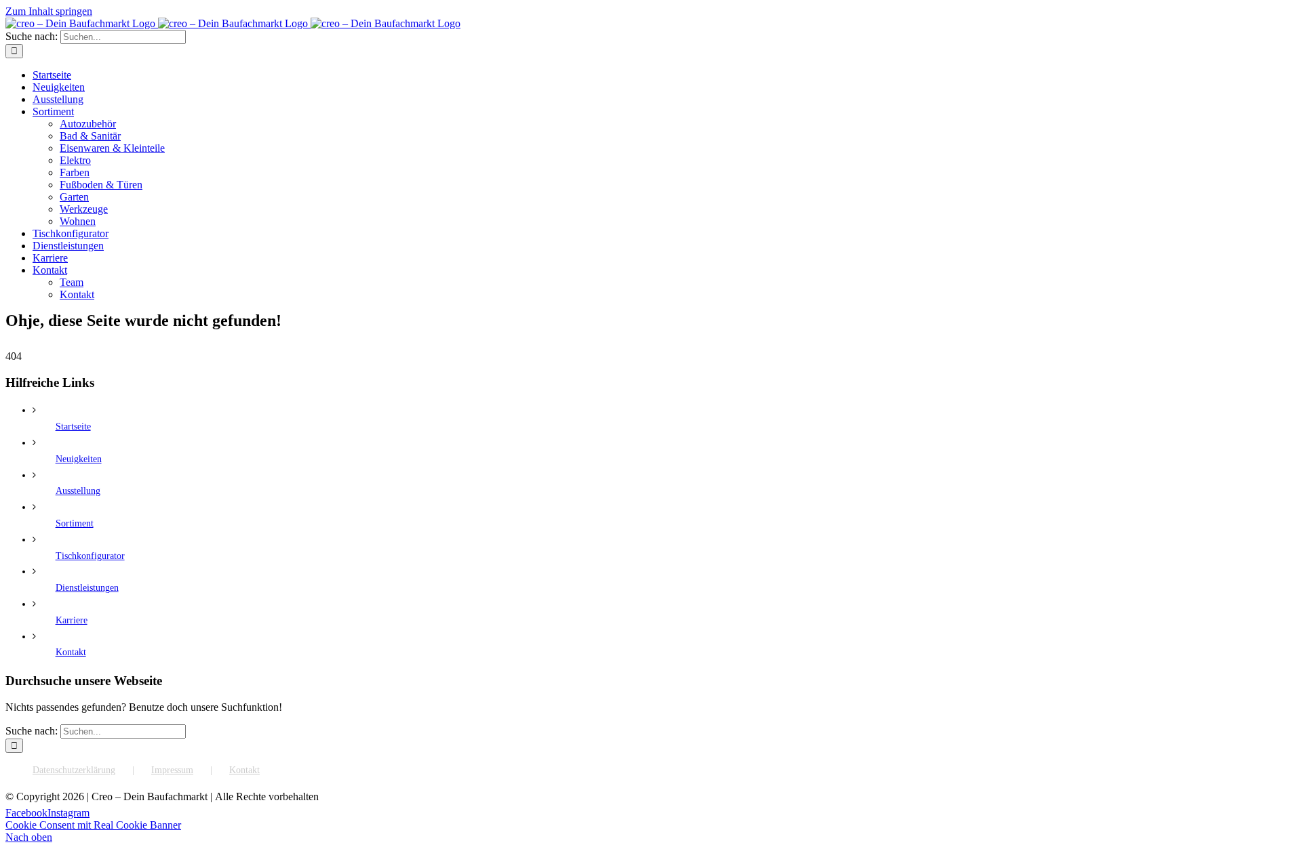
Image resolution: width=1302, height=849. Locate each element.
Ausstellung (78, 491)
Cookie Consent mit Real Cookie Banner (93, 825)
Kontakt (71, 652)
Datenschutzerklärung (74, 770)
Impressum (172, 770)
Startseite (73, 426)
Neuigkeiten (79, 459)
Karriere (71, 620)
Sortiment (75, 523)
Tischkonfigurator (90, 556)
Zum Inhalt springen (48, 11)
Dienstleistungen (87, 588)
